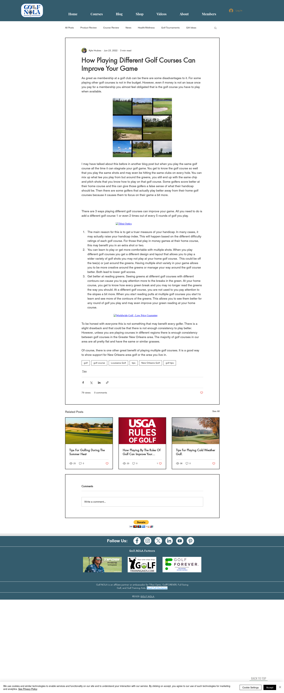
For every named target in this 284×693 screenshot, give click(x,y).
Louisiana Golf (118, 363)
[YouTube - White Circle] (179, 541)
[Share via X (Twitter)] (91, 382)
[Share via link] (107, 382)
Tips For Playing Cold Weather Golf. (195, 452)
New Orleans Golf (150, 363)
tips (133, 363)
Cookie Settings (250, 687)
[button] (215, 27)
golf (86, 363)
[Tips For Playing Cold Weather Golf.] (195, 431)
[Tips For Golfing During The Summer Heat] (89, 431)
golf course (99, 363)
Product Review (88, 27)
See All (216, 411)
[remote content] (142, 203)
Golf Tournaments (170, 27)
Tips (84, 371)
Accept (269, 687)
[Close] (280, 687)
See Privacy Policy (27, 689)
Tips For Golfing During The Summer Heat (87, 452)
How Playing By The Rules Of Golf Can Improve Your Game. (141, 452)
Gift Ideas (191, 27)
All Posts (69, 27)
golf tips (170, 363)
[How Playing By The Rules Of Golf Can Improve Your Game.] (142, 431)
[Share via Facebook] (83, 382)
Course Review (111, 27)
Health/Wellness (146, 27)
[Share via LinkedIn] (99, 382)
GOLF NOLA (147, 596)
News (128, 27)
